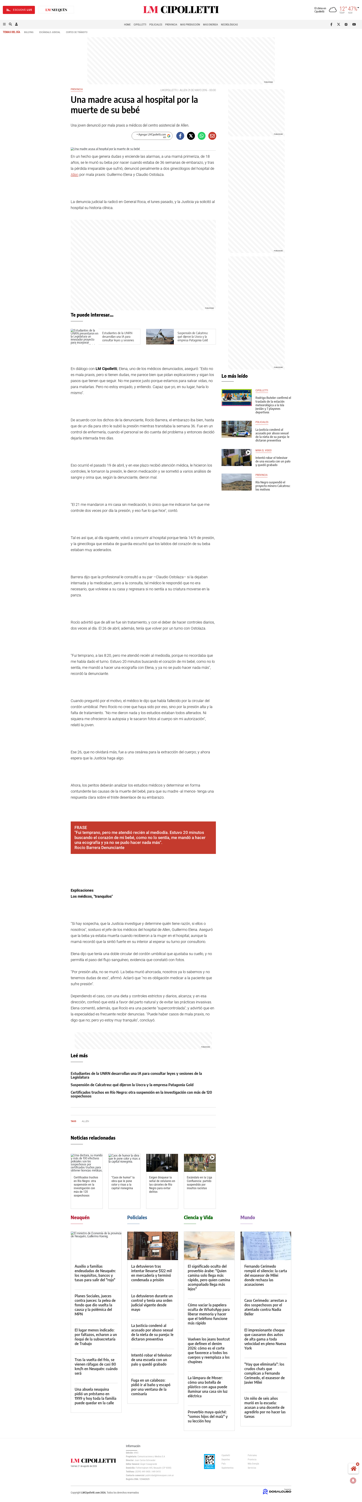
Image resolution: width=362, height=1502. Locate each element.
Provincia (171, 24)
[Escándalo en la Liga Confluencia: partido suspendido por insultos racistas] (200, 1163)
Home (127, 24)
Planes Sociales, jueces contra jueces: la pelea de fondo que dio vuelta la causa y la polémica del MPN (95, 1304)
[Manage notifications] (353, 1480)
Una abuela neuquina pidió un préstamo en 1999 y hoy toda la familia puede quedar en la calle (95, 1396)
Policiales (155, 24)
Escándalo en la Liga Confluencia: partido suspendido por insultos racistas (199, 1183)
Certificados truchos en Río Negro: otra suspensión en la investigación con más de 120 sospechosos (141, 1094)
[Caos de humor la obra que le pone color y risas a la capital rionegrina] (124, 1163)
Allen (183, 90)
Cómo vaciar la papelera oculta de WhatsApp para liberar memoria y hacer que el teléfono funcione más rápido (209, 1313)
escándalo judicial (49, 32)
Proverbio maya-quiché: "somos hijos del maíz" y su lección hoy (208, 1416)
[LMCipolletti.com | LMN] (56, 10)
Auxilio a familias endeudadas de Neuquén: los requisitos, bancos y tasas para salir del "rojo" (95, 1273)
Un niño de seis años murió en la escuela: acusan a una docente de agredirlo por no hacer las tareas (265, 1407)
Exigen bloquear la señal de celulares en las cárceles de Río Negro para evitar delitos (162, 1185)
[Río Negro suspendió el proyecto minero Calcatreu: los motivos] (237, 482)
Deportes (226, 1459)
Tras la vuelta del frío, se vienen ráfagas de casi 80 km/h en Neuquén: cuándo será (96, 1366)
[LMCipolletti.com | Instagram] (346, 24)
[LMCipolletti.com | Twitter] (339, 24)
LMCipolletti (168, 90)
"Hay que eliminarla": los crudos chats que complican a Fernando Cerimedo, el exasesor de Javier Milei (264, 1373)
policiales (261, 422)
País (223, 1464)
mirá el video (263, 450)
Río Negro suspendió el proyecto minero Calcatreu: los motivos (272, 485)
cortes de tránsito (76, 32)
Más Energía (210, 24)
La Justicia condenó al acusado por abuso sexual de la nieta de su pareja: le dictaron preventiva (272, 435)
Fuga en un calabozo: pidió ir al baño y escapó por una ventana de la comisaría (150, 1387)
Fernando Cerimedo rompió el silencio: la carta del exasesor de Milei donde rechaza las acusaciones (265, 1275)
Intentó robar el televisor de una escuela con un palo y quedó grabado (272, 461)
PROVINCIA (261, 475)
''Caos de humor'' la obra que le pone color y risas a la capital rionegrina (123, 1183)
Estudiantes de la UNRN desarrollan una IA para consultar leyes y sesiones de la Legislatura (118, 338)
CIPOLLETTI (261, 390)
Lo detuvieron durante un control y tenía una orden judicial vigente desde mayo (152, 1302)
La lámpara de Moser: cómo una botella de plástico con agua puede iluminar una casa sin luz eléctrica (208, 1386)
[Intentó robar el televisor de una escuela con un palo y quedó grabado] (237, 457)
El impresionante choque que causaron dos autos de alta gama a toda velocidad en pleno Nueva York (265, 1338)
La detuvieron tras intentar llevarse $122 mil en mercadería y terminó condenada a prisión (151, 1273)
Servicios (252, 1468)
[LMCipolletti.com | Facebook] (332, 24)
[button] (4, 24)
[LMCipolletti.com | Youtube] (354, 24)
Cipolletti (140, 24)
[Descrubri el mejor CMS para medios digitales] (277, 1495)
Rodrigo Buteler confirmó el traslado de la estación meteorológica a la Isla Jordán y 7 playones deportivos (273, 405)
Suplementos (227, 1468)
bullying (29, 32)
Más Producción (190, 24)
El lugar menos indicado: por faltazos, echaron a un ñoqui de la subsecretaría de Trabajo (96, 1336)
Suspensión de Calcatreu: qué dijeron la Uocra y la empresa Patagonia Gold (193, 336)
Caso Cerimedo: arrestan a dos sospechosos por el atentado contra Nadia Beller (265, 1307)
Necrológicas (229, 24)
